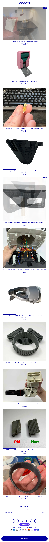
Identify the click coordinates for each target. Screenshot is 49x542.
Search (35, 527)
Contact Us (15, 527)
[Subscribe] (43, 512)
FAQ (27, 527)
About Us (30, 527)
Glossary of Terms (21, 527)
